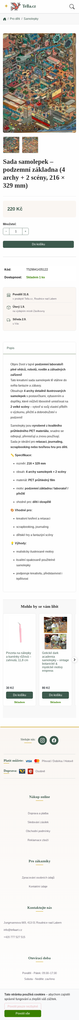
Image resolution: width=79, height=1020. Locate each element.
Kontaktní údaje (38, 886)
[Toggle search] (72, 6)
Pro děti (15, 18)
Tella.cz (28, 6)
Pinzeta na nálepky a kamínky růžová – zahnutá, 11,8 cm (18, 656)
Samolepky (31, 18)
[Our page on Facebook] (54, 740)
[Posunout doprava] (75, 660)
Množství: (9, 224)
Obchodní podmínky (38, 831)
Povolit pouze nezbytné (23, 1006)
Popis (10, 348)
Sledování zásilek (38, 822)
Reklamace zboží (38, 840)
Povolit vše (23, 1013)
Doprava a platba (38, 813)
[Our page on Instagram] (42, 740)
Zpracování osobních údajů (38, 877)
